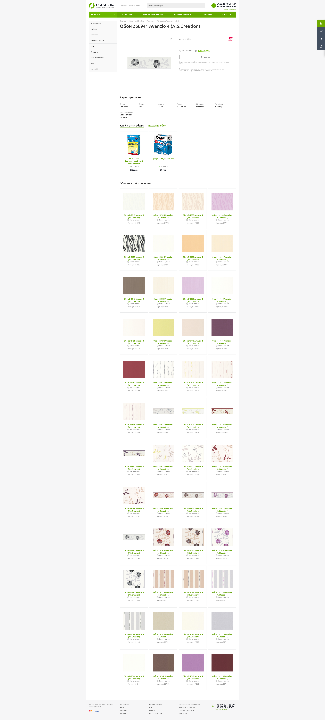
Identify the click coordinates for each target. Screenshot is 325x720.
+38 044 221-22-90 (226, 4)
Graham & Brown (155, 704)
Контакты (226, 14)
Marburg (123, 713)
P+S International (155, 713)
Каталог (98, 14)
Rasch (122, 707)
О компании (206, 14)
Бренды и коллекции (153, 14)
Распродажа (127, 14)
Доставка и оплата (182, 14)
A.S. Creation (124, 704)
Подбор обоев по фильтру (189, 704)
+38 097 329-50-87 (226, 6)
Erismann (123, 710)
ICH (150, 707)
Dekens (152, 710)
